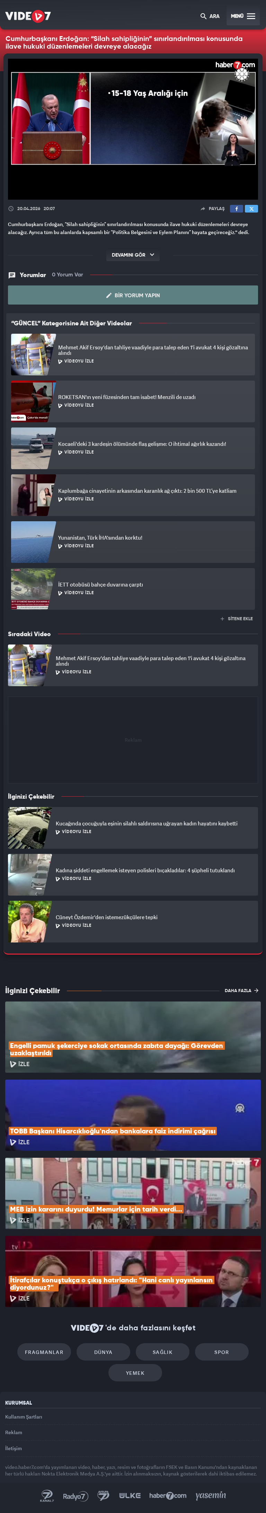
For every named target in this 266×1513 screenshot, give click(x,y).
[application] (133, 756)
